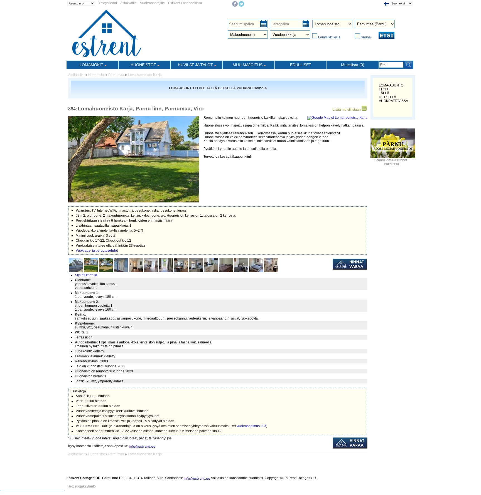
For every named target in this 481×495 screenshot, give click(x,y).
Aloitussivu (76, 75)
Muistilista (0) (352, 65)
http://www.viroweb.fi (132, 482)
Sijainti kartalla (86, 275)
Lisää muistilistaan (347, 110)
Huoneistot (96, 75)
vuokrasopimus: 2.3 (251, 426)
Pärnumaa (116, 75)
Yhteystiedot (107, 3)
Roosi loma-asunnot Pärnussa (391, 162)
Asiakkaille (128, 3)
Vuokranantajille (152, 3)
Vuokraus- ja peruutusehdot (97, 251)
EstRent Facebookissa (185, 3)
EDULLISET (300, 65)
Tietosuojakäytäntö (81, 486)
